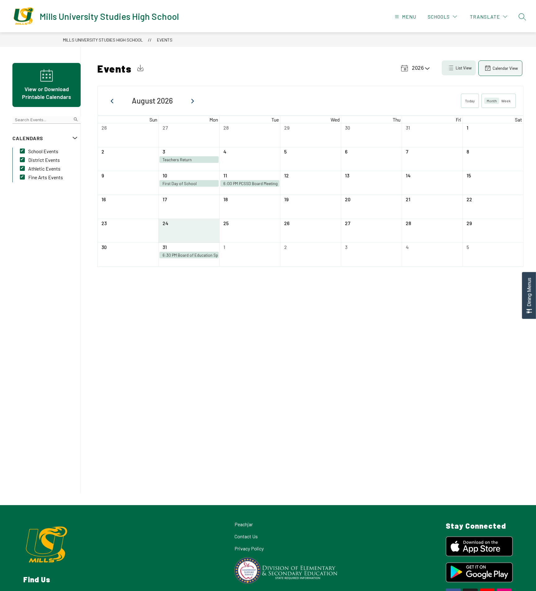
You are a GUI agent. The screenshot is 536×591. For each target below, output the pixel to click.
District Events (44, 160)
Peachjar (243, 524)
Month (492, 101)
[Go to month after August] (193, 101)
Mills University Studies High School (103, 39)
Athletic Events (44, 168)
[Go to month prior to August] (112, 101)
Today (470, 101)
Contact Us (246, 536)
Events (164, 39)
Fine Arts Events (45, 177)
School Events (43, 151)
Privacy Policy (249, 548)
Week (506, 101)
